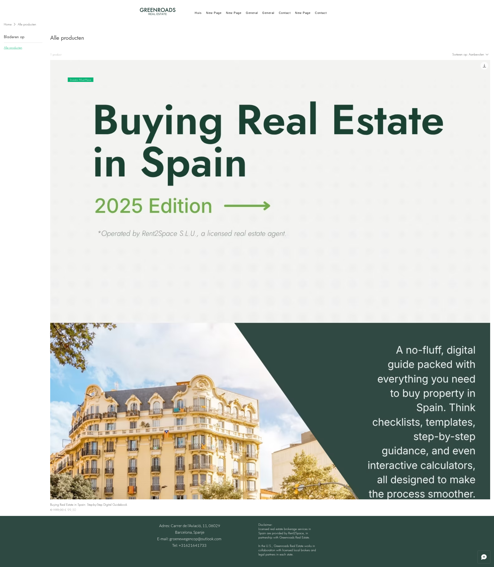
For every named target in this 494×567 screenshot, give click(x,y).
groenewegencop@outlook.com (195, 538)
